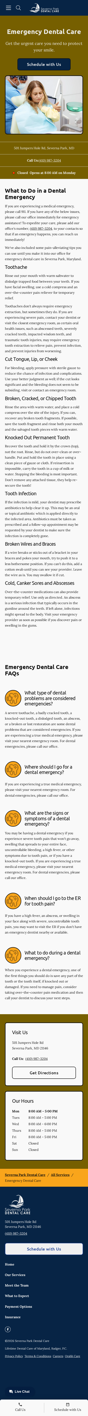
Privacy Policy (14, 1356)
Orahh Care (72, 1356)
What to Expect (17, 1296)
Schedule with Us (44, 64)
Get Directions (44, 1072)
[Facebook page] (8, 1329)
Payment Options (18, 1306)
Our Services (15, 1275)
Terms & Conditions (38, 1356)
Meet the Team (17, 1285)
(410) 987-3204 (50, 160)
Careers (58, 1356)
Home (9, 1264)
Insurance (13, 1317)
